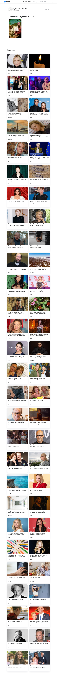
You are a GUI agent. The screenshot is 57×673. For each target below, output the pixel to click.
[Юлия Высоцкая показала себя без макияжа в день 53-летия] (17, 528)
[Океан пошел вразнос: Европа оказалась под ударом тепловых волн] (17, 484)
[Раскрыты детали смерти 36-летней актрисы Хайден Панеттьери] (39, 484)
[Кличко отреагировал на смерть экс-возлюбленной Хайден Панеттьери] (39, 617)
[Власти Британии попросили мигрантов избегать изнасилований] (17, 130)
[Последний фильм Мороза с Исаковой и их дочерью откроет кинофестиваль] (39, 418)
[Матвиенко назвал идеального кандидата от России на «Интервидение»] (39, 197)
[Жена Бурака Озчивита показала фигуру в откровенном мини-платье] (39, 329)
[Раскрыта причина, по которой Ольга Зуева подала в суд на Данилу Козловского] (17, 462)
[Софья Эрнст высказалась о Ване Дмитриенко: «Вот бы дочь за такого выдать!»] (39, 550)
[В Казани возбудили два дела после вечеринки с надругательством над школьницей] (39, 241)
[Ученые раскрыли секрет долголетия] (39, 572)
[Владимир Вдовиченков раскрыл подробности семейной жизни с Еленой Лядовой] (39, 108)
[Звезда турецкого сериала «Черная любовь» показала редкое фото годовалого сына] (39, 528)
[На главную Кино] (8, 1)
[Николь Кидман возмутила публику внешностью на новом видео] (39, 462)
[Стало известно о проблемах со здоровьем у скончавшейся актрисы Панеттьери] (17, 64)
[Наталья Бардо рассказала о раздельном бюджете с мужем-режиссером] (39, 373)
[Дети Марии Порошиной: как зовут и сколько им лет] (39, 219)
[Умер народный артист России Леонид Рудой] (39, 64)
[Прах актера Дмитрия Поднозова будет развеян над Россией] (17, 241)
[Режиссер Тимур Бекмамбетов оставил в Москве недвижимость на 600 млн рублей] (17, 263)
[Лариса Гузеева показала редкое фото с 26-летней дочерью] (17, 86)
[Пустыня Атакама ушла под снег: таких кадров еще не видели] (39, 263)
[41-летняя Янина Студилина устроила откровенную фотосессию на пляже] (39, 285)
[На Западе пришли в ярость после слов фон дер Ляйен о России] (39, 152)
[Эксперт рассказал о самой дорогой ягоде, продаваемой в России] (39, 307)
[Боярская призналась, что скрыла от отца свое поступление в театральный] (17, 175)
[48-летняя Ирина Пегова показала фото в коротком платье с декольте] (17, 152)
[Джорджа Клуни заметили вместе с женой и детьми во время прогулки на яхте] (39, 661)
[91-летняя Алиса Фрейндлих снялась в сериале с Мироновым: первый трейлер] (17, 307)
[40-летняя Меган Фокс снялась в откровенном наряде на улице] (17, 285)
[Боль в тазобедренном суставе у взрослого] (17, 396)
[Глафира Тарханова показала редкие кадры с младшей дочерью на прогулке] (17, 351)
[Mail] (5, 1)
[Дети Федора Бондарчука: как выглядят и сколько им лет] (39, 440)
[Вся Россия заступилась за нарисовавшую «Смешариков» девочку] (17, 550)
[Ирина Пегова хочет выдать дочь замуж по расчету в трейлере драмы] (39, 506)
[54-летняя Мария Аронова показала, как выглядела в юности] (17, 639)
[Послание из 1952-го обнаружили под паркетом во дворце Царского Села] (39, 175)
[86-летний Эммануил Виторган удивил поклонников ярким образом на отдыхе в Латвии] (17, 418)
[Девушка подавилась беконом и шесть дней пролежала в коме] (17, 506)
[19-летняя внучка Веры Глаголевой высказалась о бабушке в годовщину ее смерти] (39, 396)
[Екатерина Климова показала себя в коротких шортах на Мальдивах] (39, 594)
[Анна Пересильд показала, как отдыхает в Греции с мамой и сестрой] (17, 661)
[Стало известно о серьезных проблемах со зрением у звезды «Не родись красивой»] (17, 329)
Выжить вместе (13, 40)
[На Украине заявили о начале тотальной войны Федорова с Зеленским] (39, 351)
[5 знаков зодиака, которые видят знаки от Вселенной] (17, 440)
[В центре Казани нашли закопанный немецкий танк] (17, 108)
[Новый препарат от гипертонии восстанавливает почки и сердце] (17, 572)
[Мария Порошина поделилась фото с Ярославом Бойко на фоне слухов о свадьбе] (39, 86)
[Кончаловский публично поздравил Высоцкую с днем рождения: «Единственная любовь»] (17, 373)
